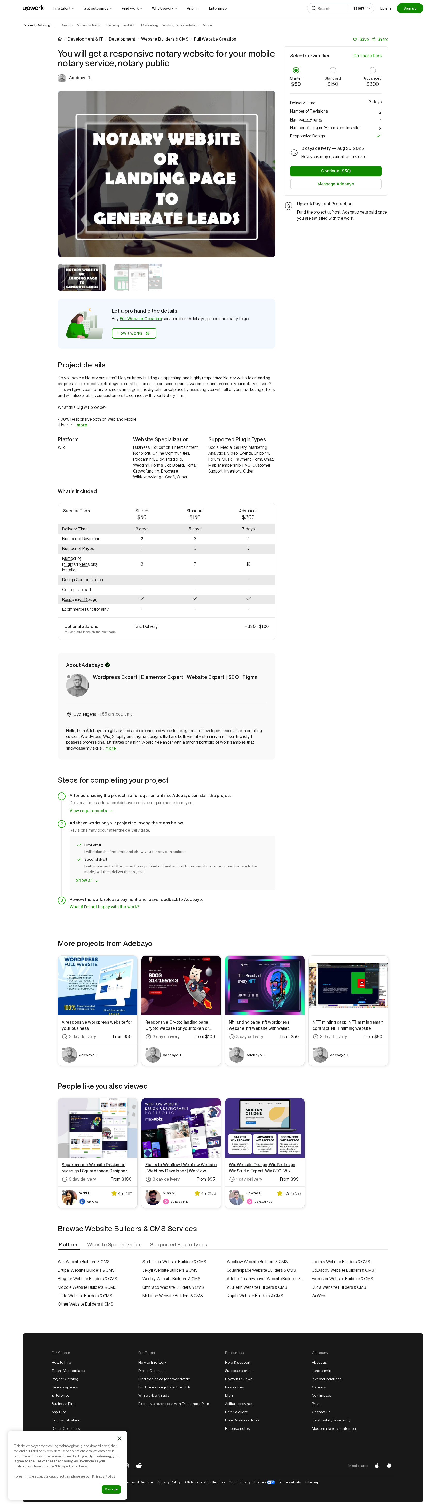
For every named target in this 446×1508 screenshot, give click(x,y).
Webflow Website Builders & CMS (257, 1261)
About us (319, 1362)
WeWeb (318, 1295)
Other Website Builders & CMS (85, 1304)
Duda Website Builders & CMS (339, 1287)
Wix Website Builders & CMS (83, 1261)
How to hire (61, 1362)
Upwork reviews (238, 1379)
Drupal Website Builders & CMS (86, 1270)
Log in (385, 8)
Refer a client (236, 1412)
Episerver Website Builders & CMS (342, 1278)
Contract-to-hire (66, 1420)
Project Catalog (36, 25)
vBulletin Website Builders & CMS (257, 1287)
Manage (111, 1489)
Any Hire (59, 1412)
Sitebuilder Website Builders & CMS (174, 1261)
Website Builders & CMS (164, 39)
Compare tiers (367, 55)
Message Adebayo (335, 184)
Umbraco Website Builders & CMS (173, 1287)
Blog (229, 1395)
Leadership (321, 1371)
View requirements (88, 810)
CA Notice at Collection (205, 1482)
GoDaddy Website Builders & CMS (343, 1270)
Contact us (321, 1412)
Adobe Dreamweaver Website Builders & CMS (265, 1278)
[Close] (119, 1438)
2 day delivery (333, 1036)
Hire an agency (65, 1387)
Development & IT (85, 39)
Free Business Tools (242, 1420)
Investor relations (327, 1379)
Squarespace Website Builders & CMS (261, 1270)
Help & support (238, 1362)
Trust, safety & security (331, 1420)
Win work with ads (153, 1395)
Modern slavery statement (334, 1428)
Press (316, 1404)
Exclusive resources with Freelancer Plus (173, 1404)
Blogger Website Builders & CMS (87, 1278)
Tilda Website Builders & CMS (85, 1295)
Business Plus (63, 1404)
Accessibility (290, 1482)
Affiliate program (239, 1404)
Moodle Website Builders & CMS (87, 1287)
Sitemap (312, 1482)
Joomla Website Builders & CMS (341, 1261)
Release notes (237, 1428)
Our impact (321, 1395)
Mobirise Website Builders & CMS (172, 1295)
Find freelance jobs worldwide (164, 1379)
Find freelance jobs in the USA (164, 1387)
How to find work (152, 1362)
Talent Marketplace (68, 1371)
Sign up (410, 8)
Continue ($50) (336, 171)
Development (122, 39)
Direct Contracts (66, 1428)
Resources (234, 1387)
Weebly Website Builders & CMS (171, 1278)
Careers (319, 1387)
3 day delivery (82, 1036)
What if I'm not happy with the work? (104, 906)
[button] (86, 539)
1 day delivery (249, 1179)
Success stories (238, 1371)
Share (383, 39)
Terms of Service (138, 1482)
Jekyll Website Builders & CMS (170, 1270)
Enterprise (60, 1395)
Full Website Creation (141, 318)
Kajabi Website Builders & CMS (255, 1295)
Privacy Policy (169, 1482)
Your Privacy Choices (252, 1482)
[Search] (314, 8)
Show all (84, 880)
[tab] (69, 1244)
